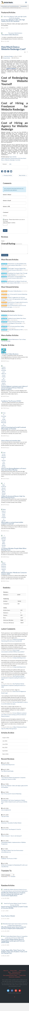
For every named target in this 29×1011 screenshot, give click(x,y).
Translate (12, 876)
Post (5, 230)
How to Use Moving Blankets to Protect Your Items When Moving (13, 469)
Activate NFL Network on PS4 (14, 329)
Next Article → (23, 175)
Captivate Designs (8, 56)
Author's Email (7, 200)
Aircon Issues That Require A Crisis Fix (11, 829)
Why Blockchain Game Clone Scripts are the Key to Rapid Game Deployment (13, 927)
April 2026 (5, 750)
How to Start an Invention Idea (10, 440)
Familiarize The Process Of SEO (11, 401)
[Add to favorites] (27, 52)
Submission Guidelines (14, 977)
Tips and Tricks (5, 816)
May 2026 (4, 747)
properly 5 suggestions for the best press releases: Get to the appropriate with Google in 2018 (14, 299)
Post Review (4, 255)
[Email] (11, 171)
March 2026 (5, 754)
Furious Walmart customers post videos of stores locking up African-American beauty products (14, 387)
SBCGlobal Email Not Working (14, 315)
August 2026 (5, 737)
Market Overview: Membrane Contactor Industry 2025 (14, 573)
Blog (9, 972)
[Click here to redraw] (5, 219)
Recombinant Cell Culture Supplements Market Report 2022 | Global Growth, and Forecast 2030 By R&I (14, 802)
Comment (6, 212)
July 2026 (4, 741)
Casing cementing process (19, 657)
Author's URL (6, 206)
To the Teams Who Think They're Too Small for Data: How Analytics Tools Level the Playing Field (14, 951)
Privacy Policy (13, 970)
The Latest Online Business (9, 34)
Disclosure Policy (16, 972)
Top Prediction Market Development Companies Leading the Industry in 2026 (13, 677)
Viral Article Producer (14, 973)
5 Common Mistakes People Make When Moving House (13, 549)
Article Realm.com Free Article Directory (10, 6)
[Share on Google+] (8, 171)
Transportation (23, 6)
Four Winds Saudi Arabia (7, 771)
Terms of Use (22, 970)
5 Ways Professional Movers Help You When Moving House (13, 496)
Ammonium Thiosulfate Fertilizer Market (11, 823)
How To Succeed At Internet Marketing (17, 294)
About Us (5, 970)
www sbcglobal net (6, 810)
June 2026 (5, 744)
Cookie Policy (22, 975)
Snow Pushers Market (8, 916)
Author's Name (7, 194)
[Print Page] (24, 52)
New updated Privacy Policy (10, 975)
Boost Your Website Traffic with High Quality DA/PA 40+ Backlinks (13, 20)
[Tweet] (5, 171)
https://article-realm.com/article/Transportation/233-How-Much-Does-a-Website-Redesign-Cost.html (14, 158)
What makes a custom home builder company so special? (12, 523)
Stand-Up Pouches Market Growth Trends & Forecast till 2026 (14, 907)
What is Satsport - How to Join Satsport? (11, 836)
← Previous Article (7, 175)
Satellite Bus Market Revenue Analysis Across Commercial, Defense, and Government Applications (13, 894)
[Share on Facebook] (2, 171)
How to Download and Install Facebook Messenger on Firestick (13, 428)
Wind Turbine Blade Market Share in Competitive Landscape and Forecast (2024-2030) (13, 941)
